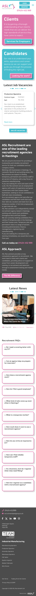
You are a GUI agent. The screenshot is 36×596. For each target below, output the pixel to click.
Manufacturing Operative (9, 545)
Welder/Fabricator (7, 563)
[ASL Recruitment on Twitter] (7, 519)
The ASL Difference (12, 276)
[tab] (18, 350)
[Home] (8, 6)
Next (35, 109)
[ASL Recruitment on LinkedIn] (11, 519)
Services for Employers (18, 41)
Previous (1, 109)
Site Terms (5, 579)
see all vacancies (18, 130)
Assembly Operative (8, 551)
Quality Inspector (7, 560)
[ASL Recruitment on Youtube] (15, 519)
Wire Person (5, 566)
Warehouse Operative (8, 554)
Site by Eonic (23, 593)
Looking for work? (21, 75)
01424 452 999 (24, 10)
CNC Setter (5, 557)
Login (25, 3)
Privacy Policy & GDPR (8, 582)
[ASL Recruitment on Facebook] (3, 519)
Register (24, 7)
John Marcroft (20, 327)
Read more (8, 122)
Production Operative (12, 94)
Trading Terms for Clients (18, 579)
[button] (18, 348)
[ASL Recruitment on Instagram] (19, 519)
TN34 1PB (5, 527)
